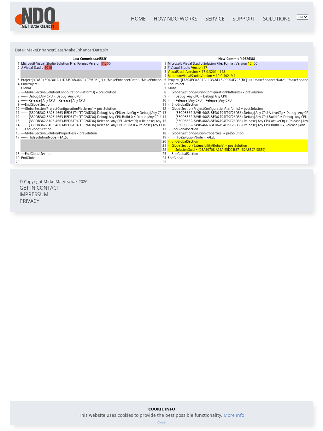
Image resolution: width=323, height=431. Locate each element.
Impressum (34, 194)
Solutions (277, 18)
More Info (234, 415)
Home (138, 18)
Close (161, 422)
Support (243, 18)
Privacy (29, 201)
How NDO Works (175, 18)
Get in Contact (39, 187)
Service (215, 18)
